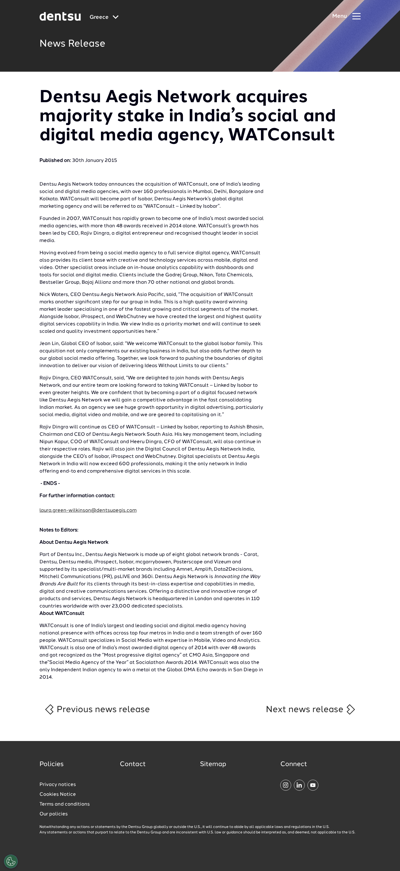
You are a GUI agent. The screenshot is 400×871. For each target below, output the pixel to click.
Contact (133, 764)
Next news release (306, 709)
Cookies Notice (57, 794)
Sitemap (213, 764)
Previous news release (102, 709)
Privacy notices (57, 784)
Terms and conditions (64, 804)
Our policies (53, 814)
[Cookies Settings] (11, 861)
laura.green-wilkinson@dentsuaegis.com (88, 510)
